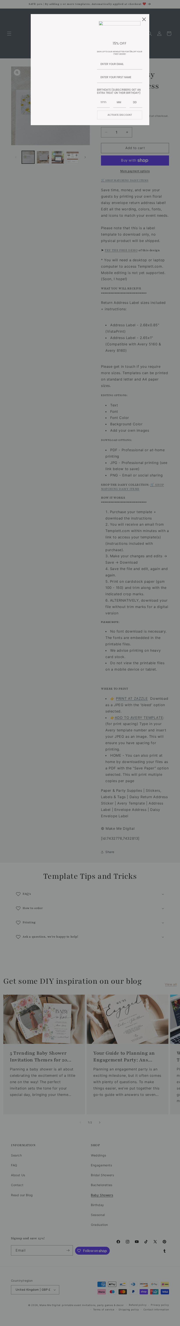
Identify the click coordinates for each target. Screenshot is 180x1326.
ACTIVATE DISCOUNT (120, 115)
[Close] (144, 19)
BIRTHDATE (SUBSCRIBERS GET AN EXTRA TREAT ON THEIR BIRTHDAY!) (119, 91)
